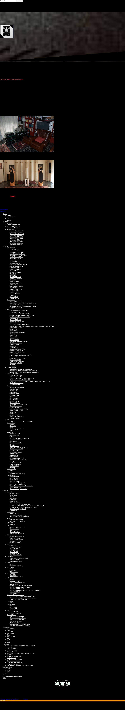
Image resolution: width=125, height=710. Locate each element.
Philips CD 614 (14, 455)
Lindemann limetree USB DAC (18, 341)
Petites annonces (7, 667)
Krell (8, 635)
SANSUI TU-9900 (15, 613)
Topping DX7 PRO (15, 360)
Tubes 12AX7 (14, 608)
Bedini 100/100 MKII (16, 258)
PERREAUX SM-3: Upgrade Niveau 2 (21, 585)
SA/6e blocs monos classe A (14, 659)
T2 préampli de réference (13, 661)
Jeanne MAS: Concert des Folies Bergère (21, 369)
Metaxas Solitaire (14, 284)
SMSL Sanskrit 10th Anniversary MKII (20, 355)
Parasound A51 (14, 287)
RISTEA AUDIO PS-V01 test (18, 588)
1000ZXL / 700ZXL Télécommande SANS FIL (23, 306)
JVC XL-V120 (14, 444)
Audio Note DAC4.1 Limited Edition (20, 317)
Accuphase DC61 (15, 312)
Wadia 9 (12, 364)
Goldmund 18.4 (14, 267)
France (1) (3, 211)
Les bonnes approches (16, 621)
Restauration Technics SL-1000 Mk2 (20, 380)
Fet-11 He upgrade (12, 650)
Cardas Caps (13, 499)
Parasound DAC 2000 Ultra (17, 349)
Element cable (14, 524)
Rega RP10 (13, 575)
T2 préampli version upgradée (15, 662)
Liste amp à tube (11, 469)
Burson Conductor (15, 323)
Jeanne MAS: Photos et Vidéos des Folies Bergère (23, 370)
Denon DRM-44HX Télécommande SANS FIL (23, 303)
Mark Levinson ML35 (16, 343)
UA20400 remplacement (16, 383)
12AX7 (12, 605)
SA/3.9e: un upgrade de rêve (14, 656)
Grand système (19, 79)
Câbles (12, 569)
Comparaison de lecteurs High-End (19, 438)
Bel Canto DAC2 (15, 318)
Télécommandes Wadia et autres (18, 599)
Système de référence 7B (17, 235)
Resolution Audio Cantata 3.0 (18, 459)
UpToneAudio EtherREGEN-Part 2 (20, 625)
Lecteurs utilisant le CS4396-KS (19, 447)
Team (8, 218)
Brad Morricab (14, 478)
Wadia (8, 642)
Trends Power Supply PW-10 (18, 509)
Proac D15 (13, 412)
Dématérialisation (11, 615)
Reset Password (11, 217)
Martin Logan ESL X (16, 407)
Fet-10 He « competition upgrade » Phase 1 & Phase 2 (21, 645)
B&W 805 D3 (14, 396)
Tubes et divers (11, 604)
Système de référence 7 (16, 237)
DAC (8, 309)
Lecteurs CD (10, 432)
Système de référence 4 (16, 241)
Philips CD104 (14, 453)
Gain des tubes (14, 607)
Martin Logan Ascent (16, 406)
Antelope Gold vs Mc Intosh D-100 (19, 314)
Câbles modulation (12, 526)
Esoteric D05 (13, 335)
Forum (5, 675)
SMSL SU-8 (13, 357)
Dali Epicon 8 (14, 398)
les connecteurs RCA (16, 561)
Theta (8, 641)
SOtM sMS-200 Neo (15, 622)
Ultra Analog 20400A (16, 363)
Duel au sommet (14, 529)
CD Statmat (13, 498)
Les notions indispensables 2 (18, 618)
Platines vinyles (11, 573)
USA (11, 430)
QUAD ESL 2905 (15, 418)
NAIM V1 (13, 346)
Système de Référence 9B (17, 231)
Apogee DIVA (14, 390)
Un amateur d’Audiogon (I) (17, 482)
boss (14, 79)
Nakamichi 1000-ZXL (16, 304)
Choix (12, 436)
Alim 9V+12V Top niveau (17, 375)
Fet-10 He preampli (12, 648)
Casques (9, 544)
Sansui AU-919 (14, 290)
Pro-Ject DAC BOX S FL (17, 352)
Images (5, 673)
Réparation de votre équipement (15, 595)
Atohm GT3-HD (14, 395)
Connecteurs (10, 556)
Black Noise (13, 495)
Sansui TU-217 (14, 612)
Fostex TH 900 (14, 549)
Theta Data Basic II (15, 463)
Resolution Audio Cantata (17, 458)
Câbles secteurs (14, 570)
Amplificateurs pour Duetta (17, 254)
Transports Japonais (15, 464)
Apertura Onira (14, 389)
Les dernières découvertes (17, 533)
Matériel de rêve (11, 475)
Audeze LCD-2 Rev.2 (16, 547)
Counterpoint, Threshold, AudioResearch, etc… (23, 596)
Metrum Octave (14, 344)
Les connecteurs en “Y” (16, 559)
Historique (6, 627)
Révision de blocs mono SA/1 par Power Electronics (21, 653)
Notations (9, 223)
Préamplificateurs (11, 578)
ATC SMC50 (13, 392)
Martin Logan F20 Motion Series (19, 409)
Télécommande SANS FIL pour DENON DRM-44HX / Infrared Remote (30, 381)
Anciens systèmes (11, 229)
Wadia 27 (12, 366)
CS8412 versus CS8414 (16, 327)
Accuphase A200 (14, 251)
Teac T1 (12, 461)
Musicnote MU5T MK (16, 452)
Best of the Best (14, 476)
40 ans (12, 602)
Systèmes (5, 221)
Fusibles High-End (15, 502)
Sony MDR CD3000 (16, 555)
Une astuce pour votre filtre (17, 521)
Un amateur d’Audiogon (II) (17, 484)
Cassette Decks (11, 300)
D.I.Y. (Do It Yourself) (13, 373)
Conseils (9, 562)
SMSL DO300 (14, 353)
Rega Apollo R (14, 456)
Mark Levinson (11, 636)
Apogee (9, 518)
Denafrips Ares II (14, 333)
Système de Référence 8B (17, 234)
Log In (5, 214)
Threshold (6, 644)
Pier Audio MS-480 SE (16, 286)
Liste (11, 470)
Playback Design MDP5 (16, 350)
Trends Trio (13, 295)
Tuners (8, 610)
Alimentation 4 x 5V (15, 376)
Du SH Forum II (14, 481)
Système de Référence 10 (13, 226)
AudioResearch (11, 628)
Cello (8, 630)
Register (9, 215)
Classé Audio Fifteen (15, 261)
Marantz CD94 (14, 450)
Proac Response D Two (16, 410)
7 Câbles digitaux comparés (17, 527)
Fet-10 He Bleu (11, 647)
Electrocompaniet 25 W (16, 266)
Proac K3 (12, 413)
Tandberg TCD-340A (16, 307)
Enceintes (9, 386)
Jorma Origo (13, 530)
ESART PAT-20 (14, 513)
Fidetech (9, 420)
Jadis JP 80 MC (14, 584)
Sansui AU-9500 (14, 292)
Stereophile (10, 601)
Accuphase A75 (14, 249)
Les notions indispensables (17, 616)
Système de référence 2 (13, 227)
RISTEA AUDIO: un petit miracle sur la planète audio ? (25, 590)
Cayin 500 (13, 260)
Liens (4, 678)
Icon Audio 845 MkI (15, 272)
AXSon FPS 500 (14, 493)
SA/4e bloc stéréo (11, 658)
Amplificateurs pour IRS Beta (18, 255)
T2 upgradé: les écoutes (13, 664)
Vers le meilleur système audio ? (18, 489)
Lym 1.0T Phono (14, 281)
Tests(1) (5, 246)
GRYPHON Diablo (15, 269)
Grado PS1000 (14, 550)
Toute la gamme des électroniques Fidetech (21, 421)
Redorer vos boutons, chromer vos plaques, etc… (23, 598)
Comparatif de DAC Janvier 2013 (19, 324)
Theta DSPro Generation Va (17, 358)
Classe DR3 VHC (15, 263)
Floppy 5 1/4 (13, 501)
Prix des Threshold (12, 651)
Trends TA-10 (14, 297)
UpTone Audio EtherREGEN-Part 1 (20, 624)
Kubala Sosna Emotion (16, 539)
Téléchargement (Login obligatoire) (12, 676)
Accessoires (10, 492)
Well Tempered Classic (16, 576)
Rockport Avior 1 (15, 415)
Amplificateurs (11, 247)
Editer (8, 671)
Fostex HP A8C (14, 340)
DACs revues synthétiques (17, 332)
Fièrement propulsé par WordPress (9, 699)
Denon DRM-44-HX (16, 301)
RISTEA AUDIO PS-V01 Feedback (20, 587)
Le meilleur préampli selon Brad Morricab (21, 486)
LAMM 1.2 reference (16, 278)
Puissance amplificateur (16, 519)
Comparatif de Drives (16, 439)
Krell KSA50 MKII (15, 277)
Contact (9, 220)
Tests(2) (5, 490)
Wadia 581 (13, 467)
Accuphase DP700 (15, 433)
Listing (9, 668)
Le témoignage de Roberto (17, 429)
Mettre (8, 670)
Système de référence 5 (16, 240)
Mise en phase (14, 572)
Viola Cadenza (4, 209)
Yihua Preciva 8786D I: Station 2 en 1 (20, 504)
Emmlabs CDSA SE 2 (16, 443)
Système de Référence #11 (14, 224)
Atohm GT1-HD (14, 393)
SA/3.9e (9, 655)
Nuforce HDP (14, 347)
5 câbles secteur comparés (17, 536)
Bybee (12, 496)
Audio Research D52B (16, 257)
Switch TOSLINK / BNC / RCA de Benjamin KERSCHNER (27, 506)
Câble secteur (10, 535)
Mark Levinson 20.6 (15, 283)
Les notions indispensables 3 (18, 619)
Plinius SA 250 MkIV (16, 289)
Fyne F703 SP (14, 400)
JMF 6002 (13, 275)
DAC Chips (13, 329)
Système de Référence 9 (16, 232)
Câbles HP (10, 522)
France (12, 424)
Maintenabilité (10, 472)
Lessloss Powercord (15, 541)
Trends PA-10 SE (15, 592)
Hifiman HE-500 (14, 553)
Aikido (12, 579)
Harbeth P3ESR (14, 401)
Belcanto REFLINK (15, 320)
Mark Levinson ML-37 (16, 449)
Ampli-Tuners (10, 512)
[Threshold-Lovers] (7, 37)
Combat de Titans (15, 538)
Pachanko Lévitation (15, 542)
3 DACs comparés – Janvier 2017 (19, 310)
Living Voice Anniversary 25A (18, 404)
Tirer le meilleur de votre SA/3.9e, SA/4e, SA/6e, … (21, 665)
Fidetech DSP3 (14, 338)
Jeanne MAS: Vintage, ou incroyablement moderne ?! (24, 372)
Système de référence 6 (16, 238)
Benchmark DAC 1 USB (17, 321)
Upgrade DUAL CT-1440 (17, 384)
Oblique (25, 699)
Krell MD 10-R (14, 446)
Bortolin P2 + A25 (15, 581)
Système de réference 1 (16, 244)
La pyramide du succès (16, 565)
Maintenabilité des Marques (17, 473)
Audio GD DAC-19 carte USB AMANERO (22, 315)
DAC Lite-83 (13, 330)
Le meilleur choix (15, 532)
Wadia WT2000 (14, 466)
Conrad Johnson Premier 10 (17, 582)
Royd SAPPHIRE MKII (16, 416)
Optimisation (10, 567)
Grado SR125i (14, 552)
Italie (11, 427)
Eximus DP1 (13, 337)
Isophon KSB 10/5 (15, 403)
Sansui (8, 639)
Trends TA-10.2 (14, 298)
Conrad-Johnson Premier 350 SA (19, 264)
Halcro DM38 (14, 270)
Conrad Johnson (11, 632)
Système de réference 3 (16, 243)
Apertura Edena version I (17, 387)
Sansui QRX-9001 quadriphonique (19, 516)
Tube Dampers (14, 510)
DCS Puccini (13, 441)
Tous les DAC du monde (17, 361)
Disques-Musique (11, 367)
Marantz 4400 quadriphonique (18, 515)
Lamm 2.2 (13, 280)
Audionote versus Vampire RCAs (19, 558)
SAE (8, 638)
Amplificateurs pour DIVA (17, 252)
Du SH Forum (14, 479)
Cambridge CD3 (14, 435)
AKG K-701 (13, 545)
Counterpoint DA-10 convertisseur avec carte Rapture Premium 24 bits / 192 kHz (32, 326)
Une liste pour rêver (15, 487)
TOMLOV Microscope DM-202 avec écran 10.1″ (23, 507)
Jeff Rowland (10, 633)
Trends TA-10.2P (15, 294)
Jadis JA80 (13, 274)
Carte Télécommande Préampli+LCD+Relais (22, 378)
